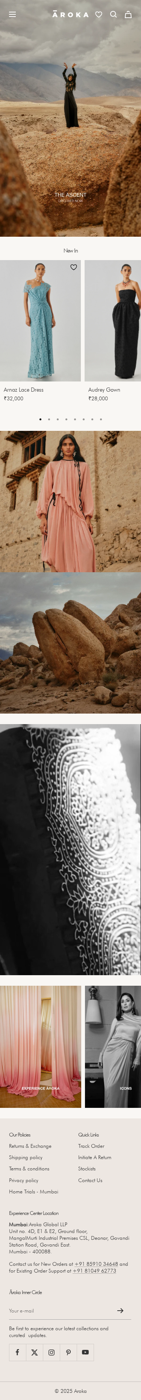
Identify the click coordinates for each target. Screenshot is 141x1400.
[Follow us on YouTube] (85, 1352)
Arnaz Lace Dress (24, 389)
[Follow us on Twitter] (34, 1352)
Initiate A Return (94, 1157)
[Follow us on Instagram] (51, 1352)
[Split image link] (70, 501)
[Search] (113, 14)
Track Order (91, 1146)
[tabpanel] (42, 333)
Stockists (87, 1169)
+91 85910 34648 (96, 1264)
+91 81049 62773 (94, 1271)
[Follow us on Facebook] (17, 1352)
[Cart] (128, 14)
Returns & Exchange (30, 1146)
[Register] (120, 1310)
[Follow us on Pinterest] (68, 1352)
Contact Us (90, 1180)
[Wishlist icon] (99, 14)
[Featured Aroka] (40, 1047)
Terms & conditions (29, 1169)
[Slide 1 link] (70, 118)
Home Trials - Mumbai (33, 1192)
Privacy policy (23, 1180)
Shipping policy (25, 1157)
